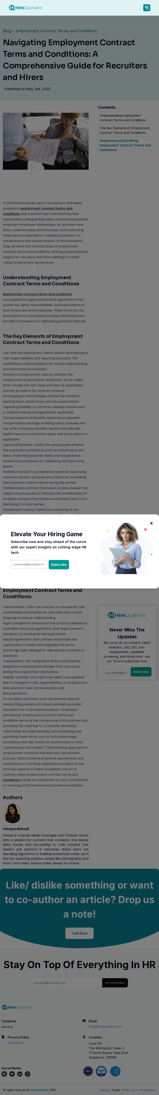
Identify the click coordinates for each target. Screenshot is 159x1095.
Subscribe (59, 565)
